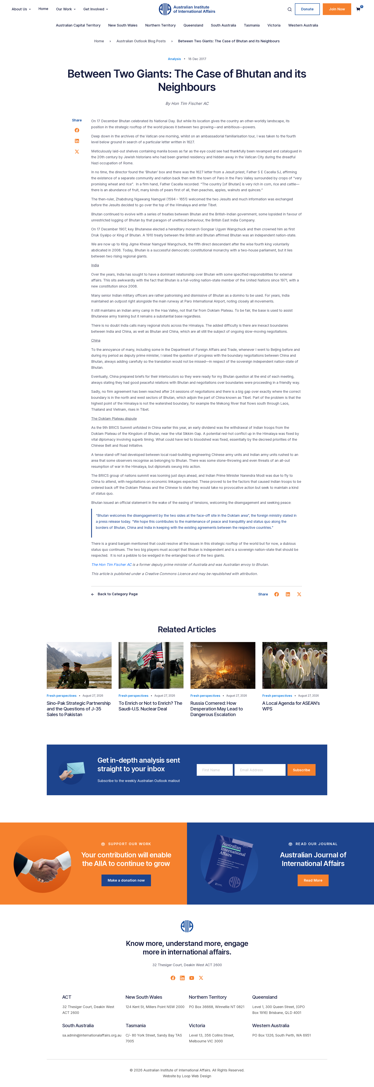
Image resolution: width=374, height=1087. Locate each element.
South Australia (223, 25)
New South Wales (123, 25)
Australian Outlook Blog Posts (141, 41)
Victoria (273, 25)
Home (43, 9)
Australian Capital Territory (78, 25)
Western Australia (303, 25)
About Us (19, 9)
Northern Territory (160, 25)
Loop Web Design (196, 1076)
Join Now (337, 9)
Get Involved (93, 9)
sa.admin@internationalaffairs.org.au (91, 1035)
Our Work (64, 9)
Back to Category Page (117, 594)
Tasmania (252, 25)
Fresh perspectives (62, 696)
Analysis (174, 59)
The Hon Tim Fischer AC (111, 565)
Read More (313, 880)
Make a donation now (126, 880)
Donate (307, 9)
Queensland (193, 25)
